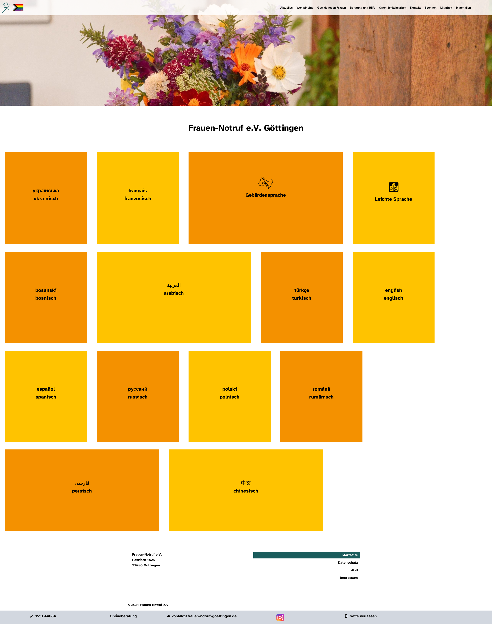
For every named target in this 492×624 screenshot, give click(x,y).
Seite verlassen (363, 616)
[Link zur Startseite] (12, 7)
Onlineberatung (123, 616)
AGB (354, 570)
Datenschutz (348, 562)
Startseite (350, 555)
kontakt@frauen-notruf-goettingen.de (203, 616)
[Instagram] (280, 620)
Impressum (349, 578)
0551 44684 (44, 616)
